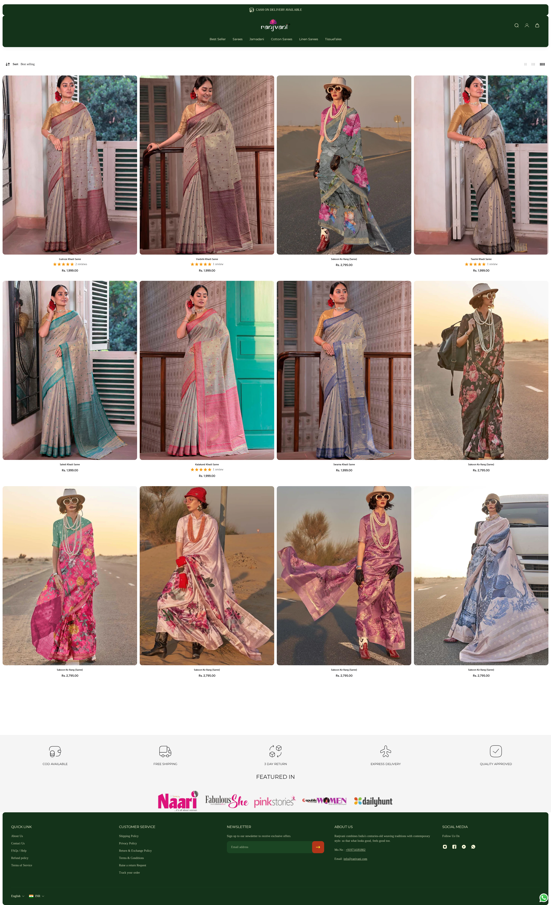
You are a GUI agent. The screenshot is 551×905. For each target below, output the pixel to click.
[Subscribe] (318, 847)
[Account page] (527, 25)
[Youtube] (464, 846)
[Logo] (275, 25)
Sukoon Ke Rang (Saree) (344, 259)
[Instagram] (445, 846)
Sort (24, 64)
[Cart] (537, 25)
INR (37, 896)
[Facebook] (454, 846)
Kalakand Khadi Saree (207, 464)
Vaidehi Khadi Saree (207, 259)
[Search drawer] (516, 25)
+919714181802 (355, 849)
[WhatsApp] (473, 846)
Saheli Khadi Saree (70, 464)
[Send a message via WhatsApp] (544, 898)
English (15, 896)
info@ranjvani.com (355, 858)
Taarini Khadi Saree (481, 259)
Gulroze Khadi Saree (70, 259)
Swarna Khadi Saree (344, 464)
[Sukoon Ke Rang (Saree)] (344, 165)
